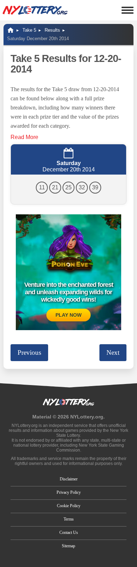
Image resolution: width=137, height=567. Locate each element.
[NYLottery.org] (35, 10)
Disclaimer (69, 479)
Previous (29, 352)
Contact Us (68, 532)
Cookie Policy (68, 505)
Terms (69, 519)
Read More (24, 137)
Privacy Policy (69, 492)
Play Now (68, 315)
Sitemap (68, 545)
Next (112, 352)
